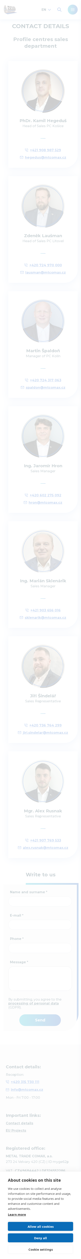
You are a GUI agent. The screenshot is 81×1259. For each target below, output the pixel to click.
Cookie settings (40, 1249)
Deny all (40, 1238)
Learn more (17, 1214)
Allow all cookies (41, 1226)
